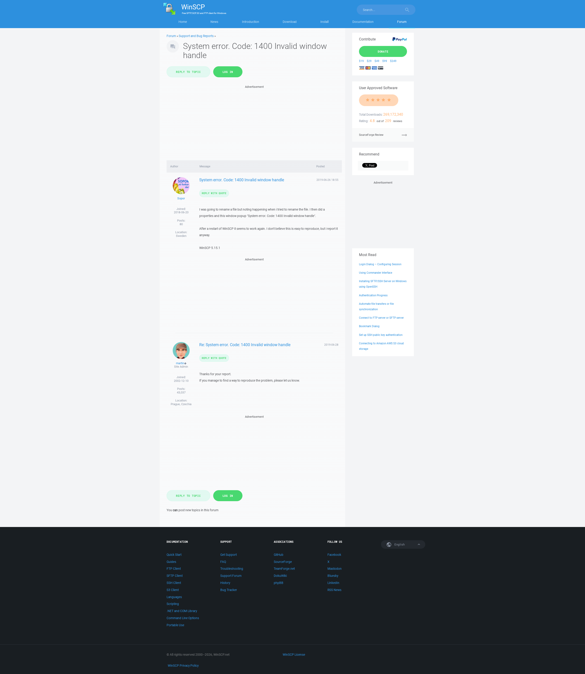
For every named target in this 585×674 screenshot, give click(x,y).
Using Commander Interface (375, 272)
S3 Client (173, 590)
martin (180, 363)
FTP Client (174, 569)
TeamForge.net (284, 569)
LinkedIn (333, 583)
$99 (384, 61)
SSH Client (174, 583)
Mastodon (334, 569)
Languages (174, 597)
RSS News (334, 590)
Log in (228, 72)
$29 (369, 61)
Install (324, 22)
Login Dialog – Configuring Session (380, 264)
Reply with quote (214, 193)
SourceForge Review (371, 134)
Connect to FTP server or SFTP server (381, 317)
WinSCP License (294, 655)
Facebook (334, 555)
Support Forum (231, 576)
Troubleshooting (231, 569)
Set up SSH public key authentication (380, 335)
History (225, 583)
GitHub (278, 555)
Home (182, 22)
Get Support (228, 555)
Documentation (363, 22)
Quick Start (174, 555)
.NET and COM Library (182, 611)
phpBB (278, 583)
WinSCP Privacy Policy (183, 665)
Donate (383, 51)
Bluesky (332, 576)
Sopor (181, 198)
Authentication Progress (373, 295)
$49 (377, 61)
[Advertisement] (254, 121)
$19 (361, 61)
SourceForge (283, 562)
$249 (393, 61)
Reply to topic (188, 72)
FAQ (223, 562)
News (214, 22)
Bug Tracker (228, 590)
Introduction (250, 22)
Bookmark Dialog (369, 326)
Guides (171, 562)
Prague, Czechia (181, 404)
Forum (402, 22)
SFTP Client (175, 576)
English (399, 544)
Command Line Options (183, 618)
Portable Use (175, 625)
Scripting (173, 604)
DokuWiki (280, 576)
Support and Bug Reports (196, 36)
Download (290, 22)
